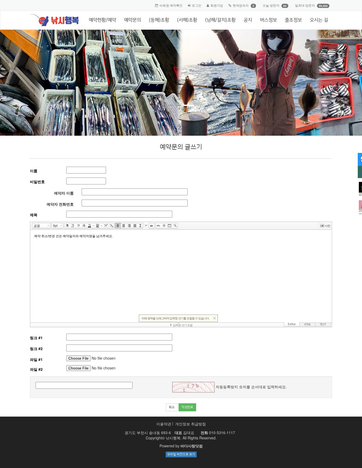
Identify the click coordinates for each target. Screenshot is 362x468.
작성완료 (187, 407)
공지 (248, 20)
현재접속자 (241, 5)
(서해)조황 (187, 20)
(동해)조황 (159, 20)
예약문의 (132, 20)
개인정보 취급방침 (190, 423)
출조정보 (293, 20)
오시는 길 (319, 20)
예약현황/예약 (102, 20)
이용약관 (163, 423)
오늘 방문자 (271, 5)
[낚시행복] (52, 20)
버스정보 (268, 20)
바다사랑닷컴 (191, 445)
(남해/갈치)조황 (220, 20)
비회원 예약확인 (171, 5)
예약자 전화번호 (60, 204)
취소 (172, 407)
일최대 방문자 (305, 5)
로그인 (196, 5)
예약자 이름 (64, 193)
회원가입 (216, 5)
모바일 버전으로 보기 (181, 454)
